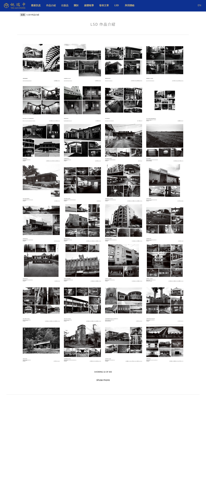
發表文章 (104, 5)
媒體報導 (89, 5)
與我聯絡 (130, 5)
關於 (76, 5)
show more (103, 380)
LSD (116, 5)
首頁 (23, 14)
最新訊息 (36, 5)
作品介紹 (51, 5)
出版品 (64, 5)
